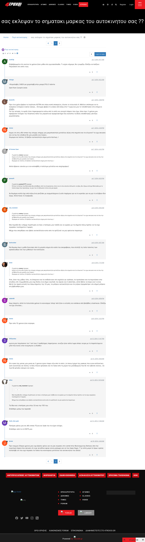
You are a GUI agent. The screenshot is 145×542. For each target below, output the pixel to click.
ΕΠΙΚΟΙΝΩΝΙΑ (77, 530)
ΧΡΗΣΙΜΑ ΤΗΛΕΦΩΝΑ (119, 475)
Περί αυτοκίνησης (11, 49)
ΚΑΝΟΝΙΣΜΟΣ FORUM (59, 530)
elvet (10, 263)
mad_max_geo (14, 421)
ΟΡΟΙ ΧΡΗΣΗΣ (40, 530)
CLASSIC (86, 496)
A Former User (14, 149)
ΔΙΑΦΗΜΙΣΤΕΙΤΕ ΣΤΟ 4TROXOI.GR (100, 530)
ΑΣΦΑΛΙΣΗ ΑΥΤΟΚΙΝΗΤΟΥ (91, 475)
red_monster (13, 208)
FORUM (64, 503)
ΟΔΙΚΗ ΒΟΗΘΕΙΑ (67, 475)
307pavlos (12, 338)
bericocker (12, 242)
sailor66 (11, 298)
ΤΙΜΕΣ (63, 500)
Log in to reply (100, 54)
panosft (11, 178)
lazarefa (11, 100)
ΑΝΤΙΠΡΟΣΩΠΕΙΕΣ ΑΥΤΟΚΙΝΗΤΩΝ (23, 475)
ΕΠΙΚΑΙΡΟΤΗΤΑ (68, 492)
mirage (11, 80)
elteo (10, 380)
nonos (11, 128)
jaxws (11, 441)
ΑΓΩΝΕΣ (86, 492)
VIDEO (85, 500)
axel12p (11, 59)
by (68, 539)
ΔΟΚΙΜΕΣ (65, 496)
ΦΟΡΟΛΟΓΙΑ (49, 475)
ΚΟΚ (136, 475)
